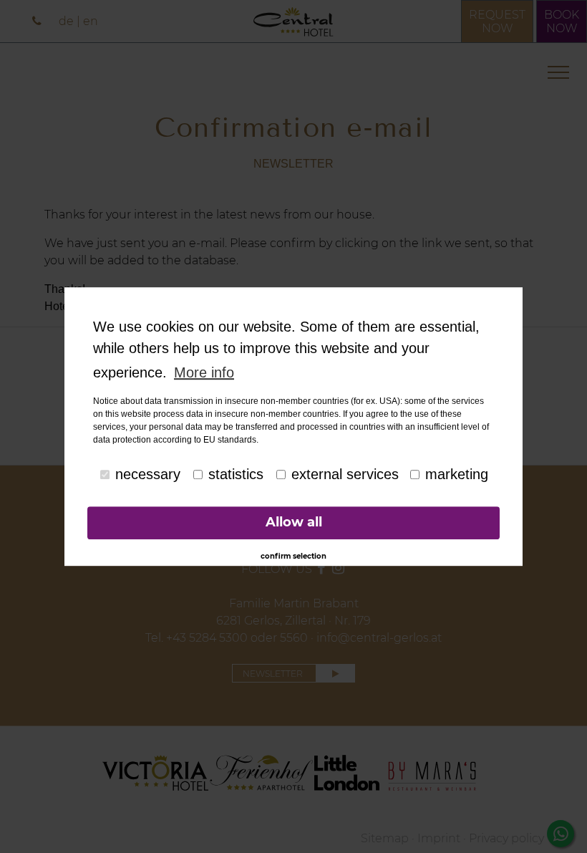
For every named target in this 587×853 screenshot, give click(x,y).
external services (345, 474)
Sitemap (385, 838)
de (66, 21)
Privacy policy (506, 838)
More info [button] (204, 372)
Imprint (438, 838)
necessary (147, 474)
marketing (456, 474)
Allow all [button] (294, 523)
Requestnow (497, 21)
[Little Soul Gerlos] (346, 773)
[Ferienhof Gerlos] (261, 773)
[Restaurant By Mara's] (432, 773)
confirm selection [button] (293, 556)
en (90, 21)
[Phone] (38, 21)
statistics (235, 474)
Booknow (561, 21)
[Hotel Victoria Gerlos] (155, 773)
